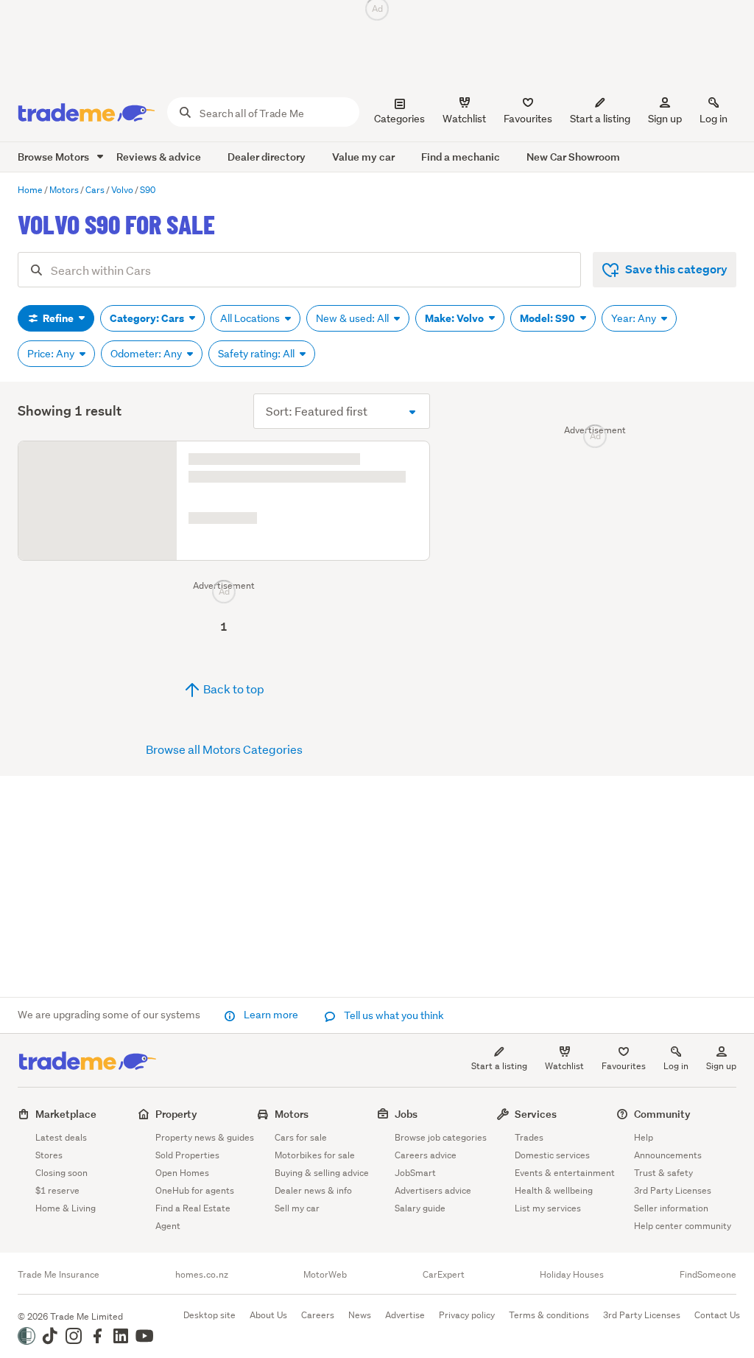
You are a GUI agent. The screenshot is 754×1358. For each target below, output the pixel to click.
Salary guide (420, 1208)
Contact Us (717, 1315)
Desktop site (209, 1315)
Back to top (232, 909)
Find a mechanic (460, 157)
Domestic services (552, 1155)
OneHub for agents (194, 1190)
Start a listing (499, 1066)
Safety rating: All (257, 353)
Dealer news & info (313, 1190)
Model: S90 (548, 318)
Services (536, 1114)
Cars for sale (301, 1137)
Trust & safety (663, 1172)
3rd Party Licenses (672, 1190)
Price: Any (52, 353)
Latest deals (61, 1137)
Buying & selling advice (322, 1172)
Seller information (671, 1208)
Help (643, 1137)
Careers (317, 1315)
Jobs (406, 1114)
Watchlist (564, 1066)
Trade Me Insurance (58, 1274)
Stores (49, 1155)
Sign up (665, 118)
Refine (58, 318)
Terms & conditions (549, 1315)
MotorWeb (325, 1274)
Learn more (271, 1014)
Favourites (624, 1066)
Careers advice (426, 1155)
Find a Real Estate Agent (192, 1217)
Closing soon (61, 1172)
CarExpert (444, 1274)
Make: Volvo (455, 318)
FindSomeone (708, 1274)
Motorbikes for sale (315, 1155)
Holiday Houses (572, 1274)
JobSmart (415, 1172)
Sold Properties (187, 1155)
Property (176, 1114)
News (359, 1315)
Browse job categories (441, 1137)
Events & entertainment (565, 1172)
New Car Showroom (573, 157)
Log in (713, 118)
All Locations (251, 318)
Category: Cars (148, 318)
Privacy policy (467, 1315)
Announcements (668, 1155)
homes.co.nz (201, 1274)
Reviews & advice (158, 157)
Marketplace (65, 1114)
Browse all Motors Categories (224, 970)
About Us (268, 1315)
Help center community (682, 1225)
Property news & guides (204, 1137)
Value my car (363, 157)
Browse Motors (54, 157)
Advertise (405, 1315)
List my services (548, 1208)
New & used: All (353, 318)
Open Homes (182, 1172)
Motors (292, 1114)
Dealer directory (267, 157)
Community (662, 1114)
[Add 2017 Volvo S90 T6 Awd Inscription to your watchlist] (409, 461)
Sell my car (297, 1208)
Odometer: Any (147, 353)
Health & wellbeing (554, 1190)
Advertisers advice (433, 1190)
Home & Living (65, 1208)
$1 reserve (57, 1190)
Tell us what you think (393, 1015)
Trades (529, 1137)
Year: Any (634, 318)
